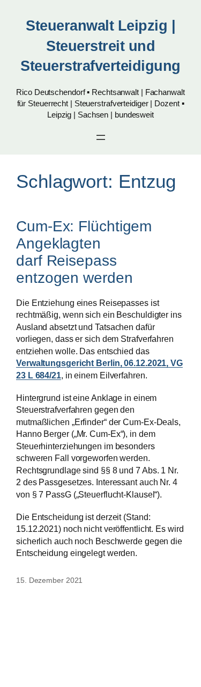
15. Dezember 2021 (49, 580)
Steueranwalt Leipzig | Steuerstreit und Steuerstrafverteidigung (100, 46)
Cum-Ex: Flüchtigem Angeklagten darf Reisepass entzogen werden (84, 252)
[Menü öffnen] (100, 137)
